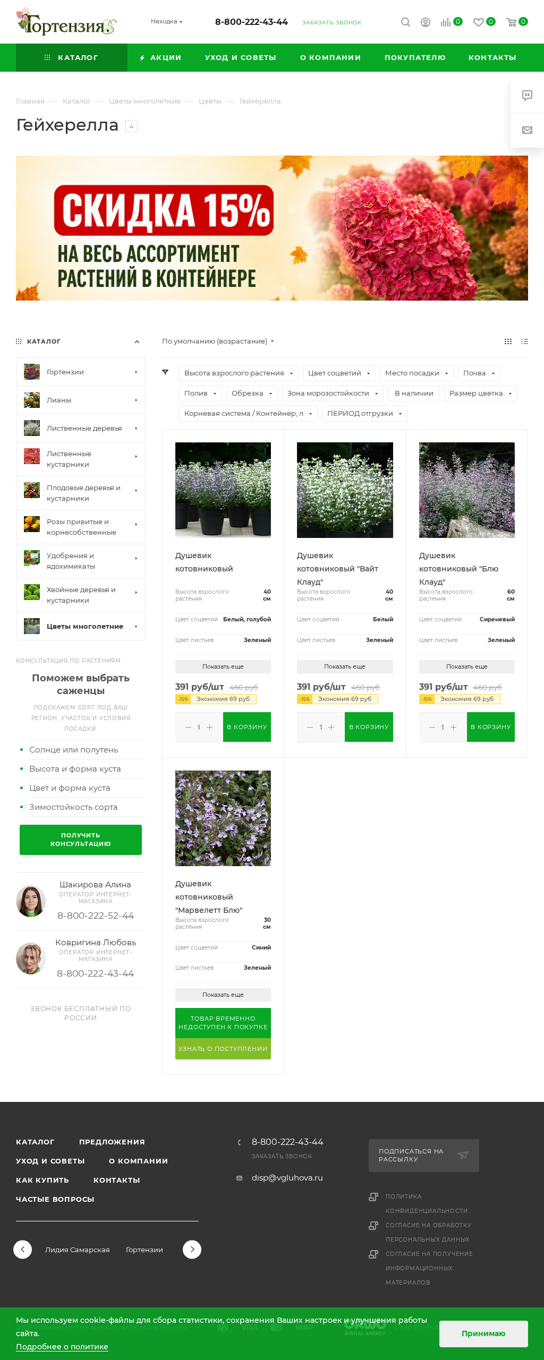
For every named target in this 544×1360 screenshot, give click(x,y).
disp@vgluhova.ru (287, 1178)
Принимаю (484, 1333)
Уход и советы (50, 1161)
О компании (138, 1161)
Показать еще (223, 666)
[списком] (524, 341)
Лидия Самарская (77, 1249)
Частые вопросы (55, 1199)
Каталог (35, 1141)
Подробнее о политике (62, 1347)
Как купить (42, 1180)
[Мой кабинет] (425, 23)
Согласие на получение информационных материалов (429, 1268)
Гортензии (144, 1249)
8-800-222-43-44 (251, 22)
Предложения (112, 1141)
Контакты (117, 1180)
